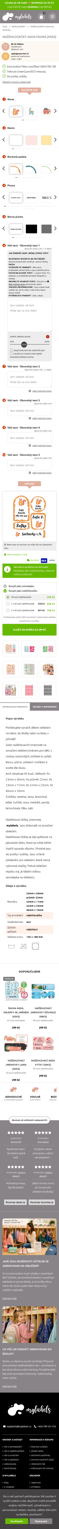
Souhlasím (16, 1521)
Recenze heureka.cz (41, 1202)
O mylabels (9, 1487)
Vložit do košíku (29, 629)
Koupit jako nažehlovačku (23, 590)
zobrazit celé (9, 1298)
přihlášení (35, 1487)
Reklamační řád (38, 1464)
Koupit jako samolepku (21, 586)
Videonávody (10, 1464)
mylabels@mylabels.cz (19, 1426)
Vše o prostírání (11, 1455)
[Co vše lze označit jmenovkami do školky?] (29, 1324)
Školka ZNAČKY (18, 26)
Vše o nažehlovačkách (14, 1451)
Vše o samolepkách (13, 1446)
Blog (6, 1482)
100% (24, 344)
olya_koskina (43, 1142)
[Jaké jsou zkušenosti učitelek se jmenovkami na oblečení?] (29, 1236)
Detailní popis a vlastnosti (16, 82)
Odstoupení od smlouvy (42, 1468)
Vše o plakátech (11, 1459)
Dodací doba (37, 1451)
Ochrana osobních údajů (42, 1459)
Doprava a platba (39, 1446)
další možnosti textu (42, 391)
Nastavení (41, 1521)
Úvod (4, 26)
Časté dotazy (10, 1468)
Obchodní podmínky (40, 1455)
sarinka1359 (16, 1142)
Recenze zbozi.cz (15, 1202)
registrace (36, 1482)
